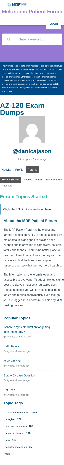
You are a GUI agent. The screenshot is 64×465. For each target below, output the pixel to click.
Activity (6, 169)
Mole (9, 453)
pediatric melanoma (18, 446)
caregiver (13, 419)
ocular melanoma (18, 433)
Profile (19, 169)
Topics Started (10, 179)
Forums (32, 169)
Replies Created (33, 179)
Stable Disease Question (19, 375)
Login (53, 23)
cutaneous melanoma (21, 412)
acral (11, 440)
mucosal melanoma (19, 426)
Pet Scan (9, 390)
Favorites (7, 185)
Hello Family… (13, 346)
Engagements (54, 179)
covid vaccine (12, 360)
